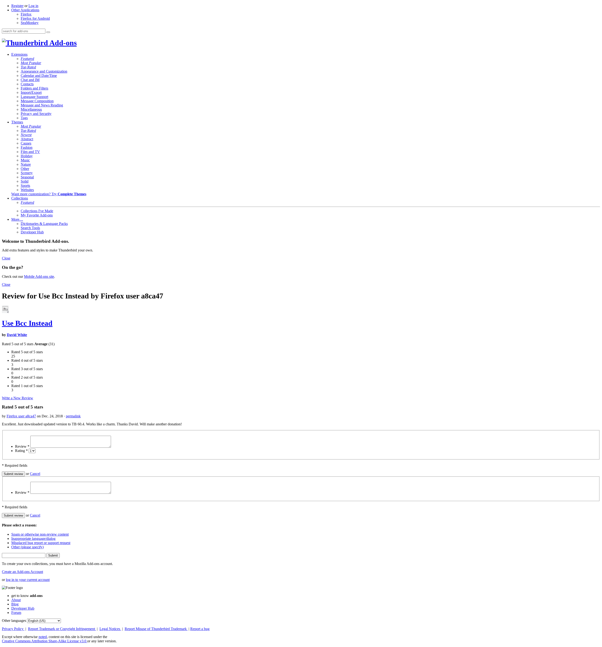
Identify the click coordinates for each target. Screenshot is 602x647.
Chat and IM (30, 80)
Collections (19, 198)
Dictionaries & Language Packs (44, 224)
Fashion (26, 147)
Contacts (27, 84)
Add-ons (62, 43)
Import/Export (31, 92)
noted (43, 637)
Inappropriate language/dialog (33, 539)
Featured (27, 59)
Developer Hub (32, 232)
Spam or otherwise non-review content (40, 534)
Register (17, 6)
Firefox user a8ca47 (21, 416)
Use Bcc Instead (27, 323)
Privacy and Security (36, 114)
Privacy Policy (13, 629)
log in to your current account (28, 580)
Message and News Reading (42, 105)
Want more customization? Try (48, 194)
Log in (33, 6)
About (16, 600)
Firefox (26, 14)
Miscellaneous (31, 109)
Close (6, 258)
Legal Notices (110, 629)
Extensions (19, 54)
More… (17, 219)
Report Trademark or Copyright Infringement (62, 629)
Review (22, 446)
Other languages (14, 621)
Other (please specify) (27, 547)
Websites (27, 190)
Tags (24, 118)
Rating (21, 451)
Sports (25, 186)
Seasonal (27, 177)
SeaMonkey (30, 23)
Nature (26, 164)
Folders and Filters (34, 88)
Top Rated (28, 67)
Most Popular (31, 63)
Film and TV (30, 152)
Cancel (35, 474)
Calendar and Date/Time (39, 76)
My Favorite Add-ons (37, 215)
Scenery (27, 173)
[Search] (48, 32)
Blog (15, 604)
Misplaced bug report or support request (40, 543)
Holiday (27, 156)
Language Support (34, 97)
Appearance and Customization (44, 71)
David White (17, 335)
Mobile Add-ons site (39, 276)
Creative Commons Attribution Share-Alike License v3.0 (44, 641)
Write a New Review (17, 398)
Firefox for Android (35, 18)
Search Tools (30, 228)
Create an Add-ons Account (22, 572)
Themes (17, 122)
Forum (16, 613)
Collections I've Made (37, 211)
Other (25, 169)
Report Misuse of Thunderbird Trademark (156, 629)
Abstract (27, 139)
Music (25, 160)
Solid (24, 181)
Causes (26, 143)
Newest (26, 135)
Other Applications (25, 10)
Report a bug (200, 629)
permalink (73, 416)
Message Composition (37, 101)
